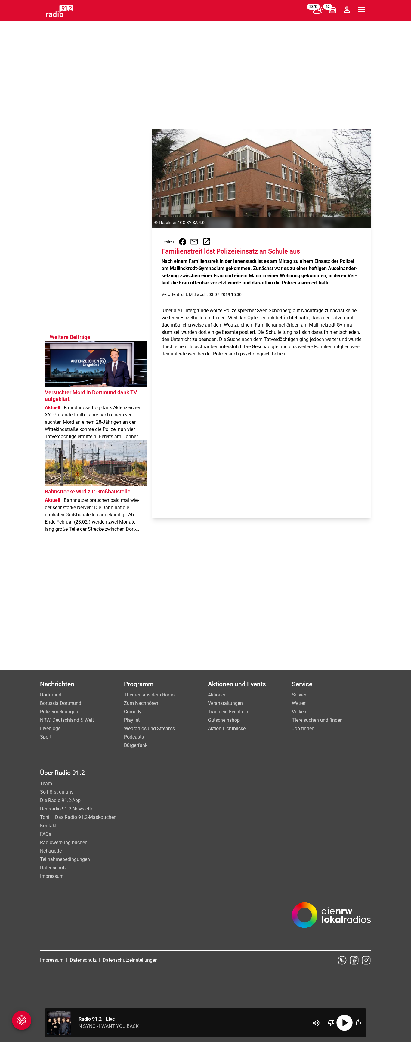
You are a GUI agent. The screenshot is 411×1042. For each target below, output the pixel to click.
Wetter (298, 703)
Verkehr (300, 712)
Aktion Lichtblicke (227, 728)
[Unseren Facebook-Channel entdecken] (354, 960)
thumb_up (357, 1022)
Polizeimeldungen (59, 712)
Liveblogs (50, 728)
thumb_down (331, 1022)
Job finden (303, 728)
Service (299, 695)
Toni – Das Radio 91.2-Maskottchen (78, 817)
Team (46, 783)
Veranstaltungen (225, 703)
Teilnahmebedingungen (65, 859)
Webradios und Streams (149, 728)
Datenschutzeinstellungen (130, 960)
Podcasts (134, 737)
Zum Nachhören (141, 703)
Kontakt (48, 825)
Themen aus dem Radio (149, 695)
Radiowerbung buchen (64, 842)
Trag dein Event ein (228, 712)
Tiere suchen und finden (317, 720)
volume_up (316, 1023)
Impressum (52, 876)
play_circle (344, 1022)
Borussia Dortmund (60, 703)
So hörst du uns (56, 792)
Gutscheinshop (224, 720)
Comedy (132, 712)
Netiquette (51, 851)
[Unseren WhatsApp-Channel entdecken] (342, 960)
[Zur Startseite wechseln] (59, 10)
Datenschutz (53, 868)
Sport (45, 737)
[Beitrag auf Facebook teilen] (182, 241)
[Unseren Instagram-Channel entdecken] (366, 960)
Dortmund (50, 695)
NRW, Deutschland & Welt (67, 720)
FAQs (45, 834)
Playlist (132, 720)
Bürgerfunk (135, 745)
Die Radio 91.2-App (60, 800)
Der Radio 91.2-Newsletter (67, 809)
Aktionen (217, 695)
